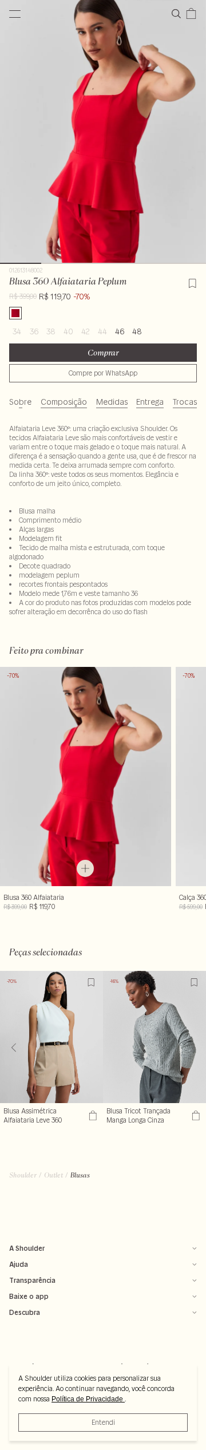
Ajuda (18, 1264)
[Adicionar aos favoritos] (192, 281)
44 (102, 331)
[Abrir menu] (15, 14)
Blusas (80, 1175)
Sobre (20, 402)
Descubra (24, 1312)
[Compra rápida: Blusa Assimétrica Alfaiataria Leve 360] (91, 1116)
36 (34, 331)
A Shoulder (27, 1248)
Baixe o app (29, 1296)
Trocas (185, 402)
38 (51, 331)
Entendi (103, 1422)
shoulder (23, 1175)
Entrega (150, 402)
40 (68, 331)
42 (85, 331)
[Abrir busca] (178, 13)
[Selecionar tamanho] (85, 868)
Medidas (112, 402)
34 (17, 331)
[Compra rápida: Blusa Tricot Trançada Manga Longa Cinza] (194, 1116)
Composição (64, 402)
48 (137, 331)
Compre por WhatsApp (103, 373)
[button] (192, 1047)
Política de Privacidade (88, 1399)
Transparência (32, 1280)
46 (119, 331)
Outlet (53, 1175)
